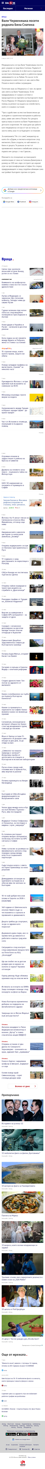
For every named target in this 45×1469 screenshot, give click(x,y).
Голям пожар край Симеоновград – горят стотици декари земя (12, 1075)
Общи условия (32, 1457)
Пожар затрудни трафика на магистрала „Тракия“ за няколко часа (15, 367)
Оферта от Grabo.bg (7, 497)
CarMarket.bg (36, 1424)
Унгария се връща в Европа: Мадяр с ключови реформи (15, 668)
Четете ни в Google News (22, 1439)
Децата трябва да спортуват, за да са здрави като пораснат (15, 924)
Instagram (35, 202)
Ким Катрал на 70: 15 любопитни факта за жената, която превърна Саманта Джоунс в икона (21, 1379)
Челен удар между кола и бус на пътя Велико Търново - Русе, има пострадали (15, 809)
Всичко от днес (22, 1086)
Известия (37, 1449)
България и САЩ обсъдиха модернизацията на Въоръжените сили (14, 796)
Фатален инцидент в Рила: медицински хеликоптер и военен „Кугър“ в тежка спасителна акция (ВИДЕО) (14, 1031)
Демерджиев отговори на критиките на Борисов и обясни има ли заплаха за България (13, 882)
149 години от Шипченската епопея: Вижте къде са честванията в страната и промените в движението (14, 911)
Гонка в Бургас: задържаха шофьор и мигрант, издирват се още (15, 1064)
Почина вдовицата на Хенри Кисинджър (15, 782)
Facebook (23, 202)
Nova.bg (19, 1427)
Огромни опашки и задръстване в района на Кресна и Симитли (13, 458)
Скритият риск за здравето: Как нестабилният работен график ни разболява (19, 1395)
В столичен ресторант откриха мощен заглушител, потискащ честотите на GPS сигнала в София (14, 837)
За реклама (14, 1445)
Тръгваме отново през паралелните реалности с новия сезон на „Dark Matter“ (22, 1278)
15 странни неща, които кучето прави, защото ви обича (13, 353)
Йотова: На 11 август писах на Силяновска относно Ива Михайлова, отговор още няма (15, 521)
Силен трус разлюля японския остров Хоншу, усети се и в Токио (13, 271)
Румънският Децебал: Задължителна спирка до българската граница (13, 642)
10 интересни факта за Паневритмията (18, 1186)
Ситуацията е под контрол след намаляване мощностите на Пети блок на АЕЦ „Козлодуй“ (15, 951)
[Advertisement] (22, 230)
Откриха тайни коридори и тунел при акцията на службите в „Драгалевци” (14, 588)
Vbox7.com (10, 1424)
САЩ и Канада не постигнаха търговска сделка (15, 573)
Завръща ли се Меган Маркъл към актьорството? (15, 1014)
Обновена (5, 1024)
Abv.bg (4, 1424)
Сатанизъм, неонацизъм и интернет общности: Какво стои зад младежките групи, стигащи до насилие (14, 725)
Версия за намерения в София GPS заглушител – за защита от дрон (14, 615)
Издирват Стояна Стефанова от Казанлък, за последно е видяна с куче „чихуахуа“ (15, 823)
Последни (8, 8)
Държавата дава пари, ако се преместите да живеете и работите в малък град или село (15, 937)
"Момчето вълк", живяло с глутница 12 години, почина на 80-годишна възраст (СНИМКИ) (19, 1364)
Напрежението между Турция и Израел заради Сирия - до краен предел (15, 410)
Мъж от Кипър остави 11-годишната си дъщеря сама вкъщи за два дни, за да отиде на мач (14, 739)
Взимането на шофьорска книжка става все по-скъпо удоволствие (14, 284)
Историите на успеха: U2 (12, 1123)
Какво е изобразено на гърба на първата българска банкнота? (15, 696)
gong (5, 1416)
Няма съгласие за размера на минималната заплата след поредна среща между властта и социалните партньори (15, 853)
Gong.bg (17, 1424)
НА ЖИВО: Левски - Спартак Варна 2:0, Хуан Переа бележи (21, 1410)
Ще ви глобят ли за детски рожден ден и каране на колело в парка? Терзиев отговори (14, 965)
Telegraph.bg (27, 1427)
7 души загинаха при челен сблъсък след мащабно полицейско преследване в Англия (14, 313)
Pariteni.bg (29, 1425)
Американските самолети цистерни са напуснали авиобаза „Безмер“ (13, 534)
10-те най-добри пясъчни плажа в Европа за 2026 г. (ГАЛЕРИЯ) (13, 898)
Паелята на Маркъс (10, 1215)
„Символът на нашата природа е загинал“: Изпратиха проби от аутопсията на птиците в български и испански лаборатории (18, 755)
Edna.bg (36, 1425)
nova (5, 1370)
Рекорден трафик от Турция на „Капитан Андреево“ (14, 600)
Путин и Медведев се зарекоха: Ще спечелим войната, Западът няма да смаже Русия (13, 299)
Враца (7, 259)
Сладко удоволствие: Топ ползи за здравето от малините (13, 683)
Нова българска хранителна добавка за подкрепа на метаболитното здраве (15, 1004)
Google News (10, 202)
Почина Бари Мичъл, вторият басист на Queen (15, 655)
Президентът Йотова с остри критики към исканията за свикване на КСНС (15, 383)
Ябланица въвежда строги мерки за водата (14, 396)
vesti (5, 1401)
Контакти (36, 1445)
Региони (28, 8)
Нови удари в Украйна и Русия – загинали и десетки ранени (14, 327)
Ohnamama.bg (14, 1425)
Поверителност (12, 1449)
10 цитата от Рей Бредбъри (13, 1309)
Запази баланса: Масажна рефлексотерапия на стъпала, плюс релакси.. (15, 504)
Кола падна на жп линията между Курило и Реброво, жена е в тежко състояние (14, 340)
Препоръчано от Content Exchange (31, 1345)
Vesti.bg (13, 1427)
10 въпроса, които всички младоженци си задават (19, 1246)
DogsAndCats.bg (26, 1424)
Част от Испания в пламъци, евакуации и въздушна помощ (14, 424)
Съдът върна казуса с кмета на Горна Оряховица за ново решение (15, 867)
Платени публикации (25, 1445)
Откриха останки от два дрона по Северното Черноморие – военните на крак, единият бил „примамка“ (16, 1048)
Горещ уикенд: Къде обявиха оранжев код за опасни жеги (15, 976)
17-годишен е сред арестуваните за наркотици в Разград (15, 561)
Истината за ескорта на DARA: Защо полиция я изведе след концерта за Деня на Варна (15, 989)
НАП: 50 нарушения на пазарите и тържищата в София (13, 485)
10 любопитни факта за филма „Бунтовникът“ (21, 1153)
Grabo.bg (22, 1425)
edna (5, 1386)
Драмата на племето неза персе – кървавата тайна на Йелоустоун (14, 472)
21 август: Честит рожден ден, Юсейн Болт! (20, 1339)
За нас (8, 1445)
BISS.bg (5, 1425)
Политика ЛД (26, 1449)
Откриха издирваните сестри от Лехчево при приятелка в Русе (15, 548)
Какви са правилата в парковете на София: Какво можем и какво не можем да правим (14, 710)
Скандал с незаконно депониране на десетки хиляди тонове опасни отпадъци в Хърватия (12, 629)
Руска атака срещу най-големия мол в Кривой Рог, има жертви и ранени (14, 769)
